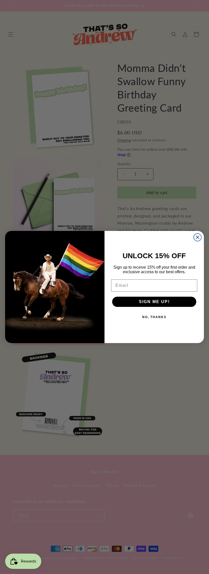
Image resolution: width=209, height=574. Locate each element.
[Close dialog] (197, 237)
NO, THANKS (154, 317)
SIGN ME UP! (154, 301)
